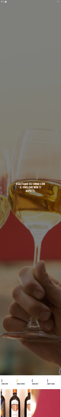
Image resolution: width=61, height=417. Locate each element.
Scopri (2, 387)
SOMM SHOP (4, 384)
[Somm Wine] (4, 1)
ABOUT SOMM (51, 384)
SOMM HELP (35, 384)
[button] (1, 188)
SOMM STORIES (21, 384)
